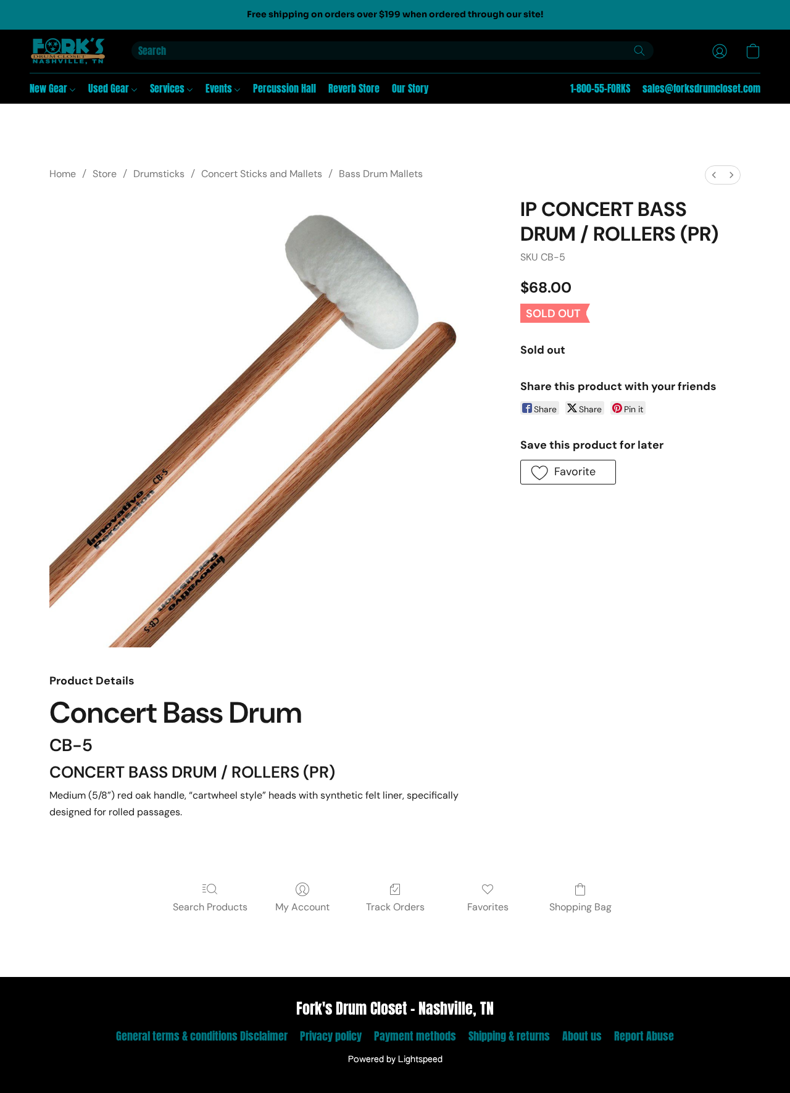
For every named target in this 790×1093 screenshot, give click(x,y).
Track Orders (395, 906)
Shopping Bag (580, 906)
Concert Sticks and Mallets (261, 173)
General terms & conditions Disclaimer (202, 1036)
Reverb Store (354, 88)
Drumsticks (159, 173)
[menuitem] (714, 175)
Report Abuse (644, 1036)
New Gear (50, 88)
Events (220, 88)
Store (105, 173)
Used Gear (109, 88)
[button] (68, 51)
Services (168, 88)
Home (62, 173)
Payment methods (415, 1036)
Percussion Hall (284, 88)
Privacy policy (331, 1036)
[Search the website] (639, 50)
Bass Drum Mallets (381, 173)
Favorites (488, 906)
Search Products (210, 906)
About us (582, 1036)
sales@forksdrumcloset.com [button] (701, 88)
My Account (302, 906)
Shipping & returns (509, 1036)
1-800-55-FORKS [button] (600, 88)
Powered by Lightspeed (395, 1059)
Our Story (410, 88)
